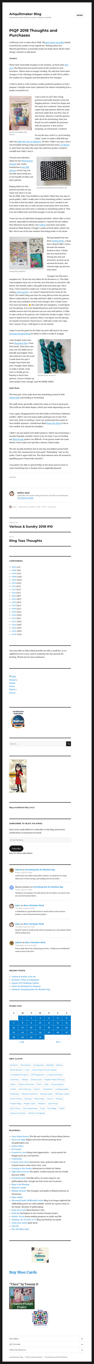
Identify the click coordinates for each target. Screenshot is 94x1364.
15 (23, 1027)
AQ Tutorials (14, 1344)
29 (22, 1037)
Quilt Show (52, 507)
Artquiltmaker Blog (25, 14)
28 (14, 1037)
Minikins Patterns (30, 1094)
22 (22, 1032)
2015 (14, 599)
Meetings (14, 1094)
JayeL (14, 507)
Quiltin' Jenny (18, 1216)
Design (25, 1079)
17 (40, 1027)
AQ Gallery (14, 1339)
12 (58, 1023)
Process (59, 1099)
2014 (14, 596)
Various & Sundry (18, 1113)
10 (40, 1023)
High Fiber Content (20, 1171)
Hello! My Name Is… (18, 1350)
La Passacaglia (61, 1089)
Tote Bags (51, 1108)
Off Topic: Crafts (62, 1094)
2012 (14, 589)
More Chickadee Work (34, 905)
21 (14, 1032)
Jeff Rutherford (18, 1178)
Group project (57, 1084)
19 (58, 1027)
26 (58, 1032)
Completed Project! (19, 1075)
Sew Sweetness (30, 1108)
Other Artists (16, 1099)
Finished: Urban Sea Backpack (25, 980)
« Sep (21, 1042)
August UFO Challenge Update (25, 983)
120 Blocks (64, 145)
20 (66, 1027)
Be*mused (16, 1149)
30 (31, 1037)
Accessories (38, 1065)
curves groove (22, 292)
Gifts (46, 1084)
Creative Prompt (54, 1075)
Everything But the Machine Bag (40, 869)
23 (31, 1032)
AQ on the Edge (19, 1139)
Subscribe (16, 848)
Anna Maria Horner (20, 1136)
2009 (14, 580)
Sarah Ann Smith (19, 1223)
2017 (14, 605)
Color (27, 1070)
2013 (14, 592)
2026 (14, 634)
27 (66, 1032)
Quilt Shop (53, 1103)
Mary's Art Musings (20, 1184)
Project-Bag (15, 1103)
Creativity (14, 1079)
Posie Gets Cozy (19, 1210)
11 (49, 1023)
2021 (14, 618)
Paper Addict (17, 1197)
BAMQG (50, 1065)
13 (67, 1023)
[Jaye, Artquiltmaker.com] (40, 776)
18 (49, 1027)
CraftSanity (17, 1159)
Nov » (58, 1042)
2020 (14, 615)
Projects (42, 1103)
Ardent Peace (18, 1146)
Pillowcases (39, 1099)
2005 (14, 567)
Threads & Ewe (21, 343)
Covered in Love (19, 1152)
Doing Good (36, 1079)
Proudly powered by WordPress (56, 1357)
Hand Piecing (25, 1089)
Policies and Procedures (34, 1357)
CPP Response (37, 1075)
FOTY (39, 1084)
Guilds (13, 1089)
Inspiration (48, 1089)
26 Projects (26, 1065)
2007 (14, 573)
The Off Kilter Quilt (20, 1229)
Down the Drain (54, 423)
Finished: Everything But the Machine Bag (31, 989)
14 (14, 1027)
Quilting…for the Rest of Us (24, 1219)
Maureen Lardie (19, 1187)
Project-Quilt (29, 1103)
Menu (80, 15)
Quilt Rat (16, 1213)
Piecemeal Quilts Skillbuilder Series (27, 1200)
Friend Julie (14, 398)
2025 (14, 631)
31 (40, 1037)
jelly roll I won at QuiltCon (29, 141)
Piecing (28, 1099)
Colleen (42, 225)
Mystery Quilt (46, 1094)
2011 (13, 586)
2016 (14, 602)
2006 (14, 570)
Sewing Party (58, 241)
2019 (14, 612)
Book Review (16, 1070)
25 (49, 1032)
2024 (14, 628)
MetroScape (18, 439)
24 (40, 1032)
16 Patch (14, 1065)
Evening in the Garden (22, 1168)
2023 (14, 624)
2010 (14, 583)
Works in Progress (36, 1113)
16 (31, 1027)
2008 (14, 576)
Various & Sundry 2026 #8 (23, 976)
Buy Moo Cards (23, 1272)
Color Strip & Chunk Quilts (44, 1070)
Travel (61, 1108)
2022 (14, 621)
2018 (44, 507)
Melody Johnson (19, 1191)
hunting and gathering (19, 334)
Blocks (59, 1065)
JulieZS (18, 869)
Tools (42, 1108)
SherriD (15, 1226)
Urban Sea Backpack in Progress (26, 986)
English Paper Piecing (54, 1079)
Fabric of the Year (26, 1084)
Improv (37, 1089)
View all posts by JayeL (25, 498)
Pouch (50, 1099)
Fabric (13, 1084)
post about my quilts (55, 42)
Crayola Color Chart (20, 1162)
